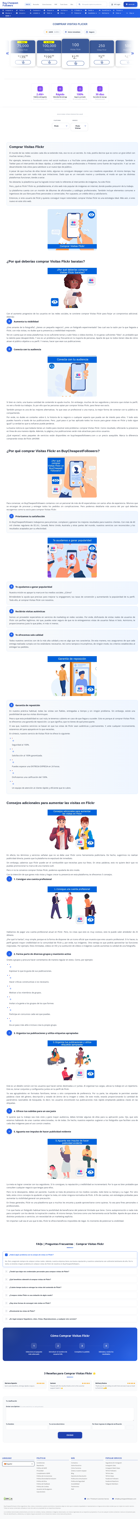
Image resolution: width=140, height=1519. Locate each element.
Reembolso (40, 1465)
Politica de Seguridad (78, 1481)
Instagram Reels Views (113, 1468)
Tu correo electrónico (56, 1424)
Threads (118, 10)
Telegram (49, 10)
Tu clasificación (11, 1401)
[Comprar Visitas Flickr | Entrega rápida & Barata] (12, 4)
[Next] (133, 53)
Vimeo (118, 13)
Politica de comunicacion (79, 1479)
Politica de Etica (42, 1481)
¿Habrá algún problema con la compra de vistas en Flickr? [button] (31, 1255)
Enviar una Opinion (13, 1406)
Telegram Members (112, 1484)
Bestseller (36, 4)
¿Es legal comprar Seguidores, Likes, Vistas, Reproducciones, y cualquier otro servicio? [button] (43, 1319)
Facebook (36, 10)
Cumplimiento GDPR (43, 1473)
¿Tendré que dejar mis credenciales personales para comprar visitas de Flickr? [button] (39, 1271)
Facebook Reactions (112, 1481)
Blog (72, 1473)
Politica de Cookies (43, 1486)
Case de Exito (41, 1492)
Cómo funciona (46, 4)
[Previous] (7, 53)
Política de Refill (42, 1468)
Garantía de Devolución (78, 1476)
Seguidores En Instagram (114, 1463)
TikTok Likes (109, 1473)
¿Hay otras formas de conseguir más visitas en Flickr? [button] (30, 1303)
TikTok (21, 10)
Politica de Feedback (43, 1484)
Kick (62, 13)
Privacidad (40, 1471)
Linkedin (35, 13)
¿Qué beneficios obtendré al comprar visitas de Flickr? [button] (30, 1279)
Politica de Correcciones (44, 1476)
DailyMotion (91, 13)
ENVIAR (70, 1435)
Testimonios (75, 1486)
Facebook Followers (112, 1479)
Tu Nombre (10, 1424)
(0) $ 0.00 (131, 4)
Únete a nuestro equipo (79, 1471)
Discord (21, 13)
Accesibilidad (75, 1484)
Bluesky (7, 13)
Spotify (90, 10)
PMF (55, 4)
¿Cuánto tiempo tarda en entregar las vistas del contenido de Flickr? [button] (35, 1287)
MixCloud (105, 13)
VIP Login (117, 4)
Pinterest (77, 13)
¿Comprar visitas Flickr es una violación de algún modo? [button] (31, 1295)
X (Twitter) (77, 10)
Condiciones (41, 1463)
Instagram (8, 10)
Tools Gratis (63, 4)
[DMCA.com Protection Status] (8, 1499)
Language (6, 1458)
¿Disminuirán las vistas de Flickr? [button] (22, 1311)
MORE (7, 16)
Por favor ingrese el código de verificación (107, 1424)
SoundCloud (105, 10)
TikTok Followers (111, 1471)
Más (72, 4)
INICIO (28, 4)
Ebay (131, 13)
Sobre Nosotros (76, 1465)
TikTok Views (110, 1476)
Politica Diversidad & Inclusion (46, 1479)
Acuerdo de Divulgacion (44, 1489)
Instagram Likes (111, 1465)
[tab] (34, 1349)
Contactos (74, 1463)
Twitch (49, 13)
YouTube (63, 10)
